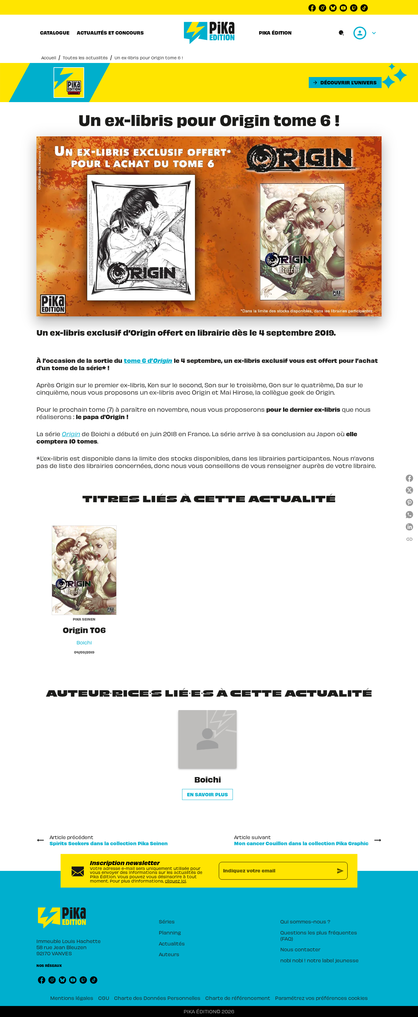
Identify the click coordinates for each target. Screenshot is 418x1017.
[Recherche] (341, 33)
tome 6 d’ (148, 360)
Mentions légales (71, 998)
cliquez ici (175, 880)
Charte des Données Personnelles (157, 998)
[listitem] (312, 8)
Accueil (48, 57)
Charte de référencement (237, 998)
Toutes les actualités (85, 57)
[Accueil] (209, 32)
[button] (345, 82)
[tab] (54, 32)
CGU (103, 998)
